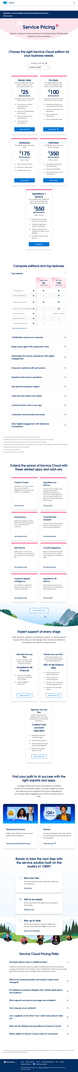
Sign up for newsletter (32, 931)
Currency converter (38, 63)
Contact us (39, 244)
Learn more (23, 695)
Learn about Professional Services (18, 843)
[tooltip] (46, 63)
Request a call (29, 909)
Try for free (23, 129)
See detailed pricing (20, 536)
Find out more (7, 16)
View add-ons (38, 610)
